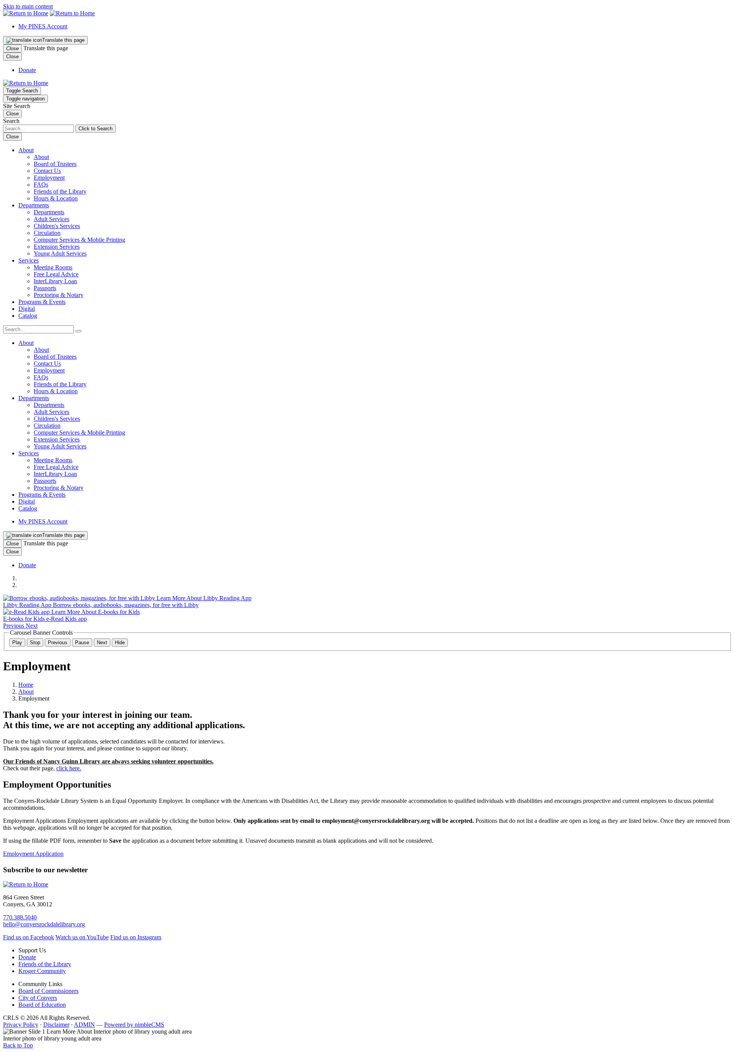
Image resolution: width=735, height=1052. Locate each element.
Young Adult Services (60, 253)
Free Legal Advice (56, 274)
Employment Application (33, 853)
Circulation (47, 233)
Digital (26, 308)
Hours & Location (56, 198)
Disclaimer (56, 1024)
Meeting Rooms (53, 267)
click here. (68, 768)
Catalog (27, 315)
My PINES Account (42, 26)
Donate (27, 70)
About (26, 150)
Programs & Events (41, 302)
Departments (33, 205)
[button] (78, 331)
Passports (45, 288)
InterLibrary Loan (55, 281)
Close (12, 56)
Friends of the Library (60, 191)
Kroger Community (42, 971)
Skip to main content (28, 6)
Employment (49, 177)
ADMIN (84, 1024)
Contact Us (47, 170)
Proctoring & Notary (58, 295)
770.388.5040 (20, 917)
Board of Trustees (55, 164)
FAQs (41, 184)
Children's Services (57, 226)
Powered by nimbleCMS (134, 1024)
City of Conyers (37, 998)
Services (28, 260)
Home (25, 684)
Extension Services (57, 246)
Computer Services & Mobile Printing (79, 239)
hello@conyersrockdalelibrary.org (44, 924)
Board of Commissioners (48, 991)
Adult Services (51, 219)
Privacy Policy (20, 1024)
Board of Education (42, 1004)
